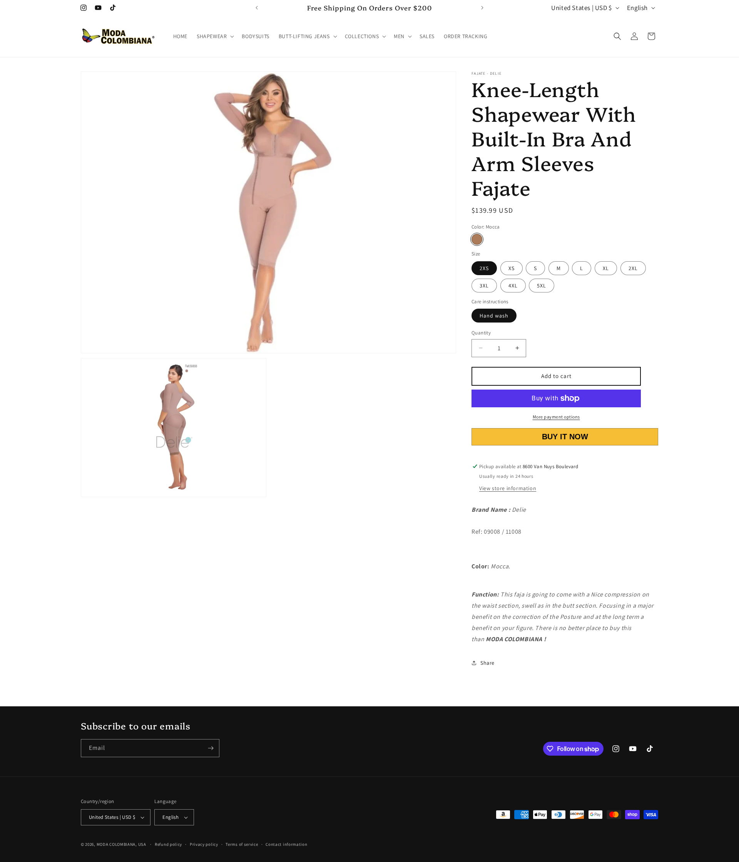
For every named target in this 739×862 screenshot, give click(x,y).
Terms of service (242, 844)
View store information (507, 488)
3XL (484, 285)
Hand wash (494, 315)
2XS (484, 268)
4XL (513, 285)
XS (511, 268)
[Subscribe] (210, 748)
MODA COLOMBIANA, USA (121, 844)
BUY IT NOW (565, 436)
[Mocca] (476, 239)
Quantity (481, 332)
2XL (633, 268)
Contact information (286, 844)
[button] (214, 36)
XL (606, 268)
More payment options (556, 417)
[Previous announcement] (256, 7)
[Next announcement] (482, 7)
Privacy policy (204, 844)
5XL (541, 285)
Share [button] (487, 662)
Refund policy (168, 844)
